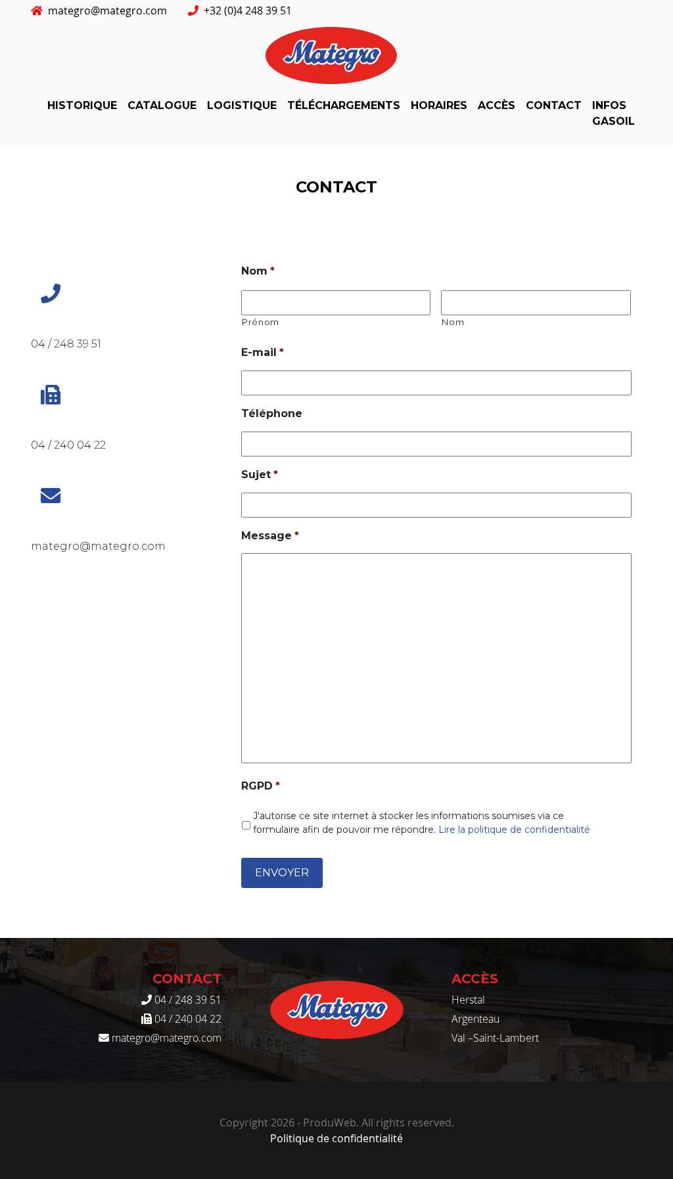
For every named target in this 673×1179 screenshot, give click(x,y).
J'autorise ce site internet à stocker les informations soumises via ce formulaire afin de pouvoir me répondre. (421, 822)
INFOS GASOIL (613, 113)
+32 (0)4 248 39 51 (248, 10)
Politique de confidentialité (336, 1138)
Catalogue (162, 105)
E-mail (262, 352)
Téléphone (271, 413)
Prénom (260, 322)
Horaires (439, 105)
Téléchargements (343, 105)
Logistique (242, 105)
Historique (82, 105)
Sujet (259, 474)
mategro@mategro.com (107, 10)
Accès (496, 105)
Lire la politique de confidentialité (514, 829)
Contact (554, 105)
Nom (258, 271)
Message (270, 535)
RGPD (260, 786)
